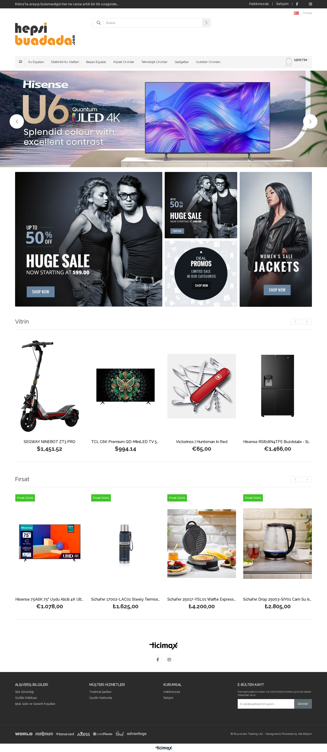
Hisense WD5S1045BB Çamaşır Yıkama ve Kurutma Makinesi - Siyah (245, 442)
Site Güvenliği (24, 692)
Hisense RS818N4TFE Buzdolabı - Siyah (169, 442)
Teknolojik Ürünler (154, 62)
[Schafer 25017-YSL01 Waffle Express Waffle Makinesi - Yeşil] (102, 543)
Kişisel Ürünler (123, 62)
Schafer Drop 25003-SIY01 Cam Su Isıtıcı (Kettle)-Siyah (178, 600)
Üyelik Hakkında (100, 698)
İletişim (282, 4)
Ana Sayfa (22, 62)
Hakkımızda (259, 4)
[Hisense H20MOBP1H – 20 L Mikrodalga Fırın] (254, 543)
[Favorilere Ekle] (17, 394)
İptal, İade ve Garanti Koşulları (35, 704)
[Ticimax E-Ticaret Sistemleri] (163, 748)
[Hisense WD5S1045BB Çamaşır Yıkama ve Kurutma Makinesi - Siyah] (245, 386)
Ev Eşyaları (36, 62)
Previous (17, 121)
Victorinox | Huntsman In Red (93, 442)
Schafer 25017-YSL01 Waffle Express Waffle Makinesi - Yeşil (102, 600)
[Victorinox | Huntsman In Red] (93, 386)
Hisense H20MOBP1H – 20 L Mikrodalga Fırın (254, 600)
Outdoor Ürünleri (208, 62)
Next (310, 121)
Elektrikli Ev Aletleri (65, 62)
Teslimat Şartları (100, 692)
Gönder (303, 704)
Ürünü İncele (33, 394)
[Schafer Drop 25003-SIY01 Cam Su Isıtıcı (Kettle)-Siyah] (178, 543)
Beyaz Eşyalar (96, 62)
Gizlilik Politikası (26, 698)
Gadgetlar (182, 62)
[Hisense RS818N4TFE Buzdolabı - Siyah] (169, 386)
